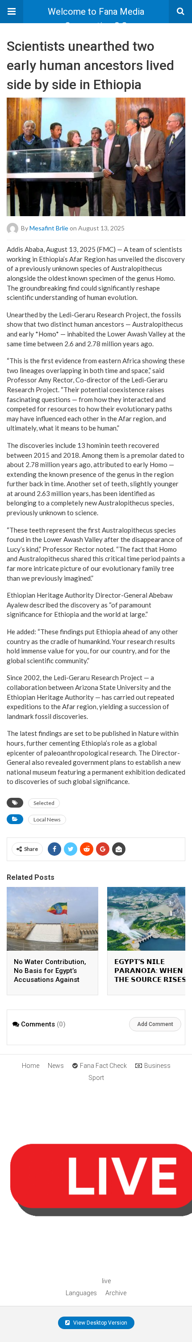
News (56, 1065)
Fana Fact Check (103, 1065)
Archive (115, 1293)
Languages (81, 1293)
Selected (43, 803)
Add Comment (155, 1024)
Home (30, 1065)
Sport (96, 1077)
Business (157, 1065)
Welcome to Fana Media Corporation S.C (96, 14)
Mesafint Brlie (48, 228)
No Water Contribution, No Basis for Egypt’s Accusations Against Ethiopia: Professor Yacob (50, 979)
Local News (47, 819)
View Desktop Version (99, 1323)
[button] (11, 11)
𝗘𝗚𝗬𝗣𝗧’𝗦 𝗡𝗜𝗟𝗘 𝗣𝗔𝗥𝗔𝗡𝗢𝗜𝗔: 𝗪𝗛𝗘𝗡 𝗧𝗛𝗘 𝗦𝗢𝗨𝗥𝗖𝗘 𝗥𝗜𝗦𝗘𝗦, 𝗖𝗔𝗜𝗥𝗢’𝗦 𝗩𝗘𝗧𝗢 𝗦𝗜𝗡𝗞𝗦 (151, 979)
